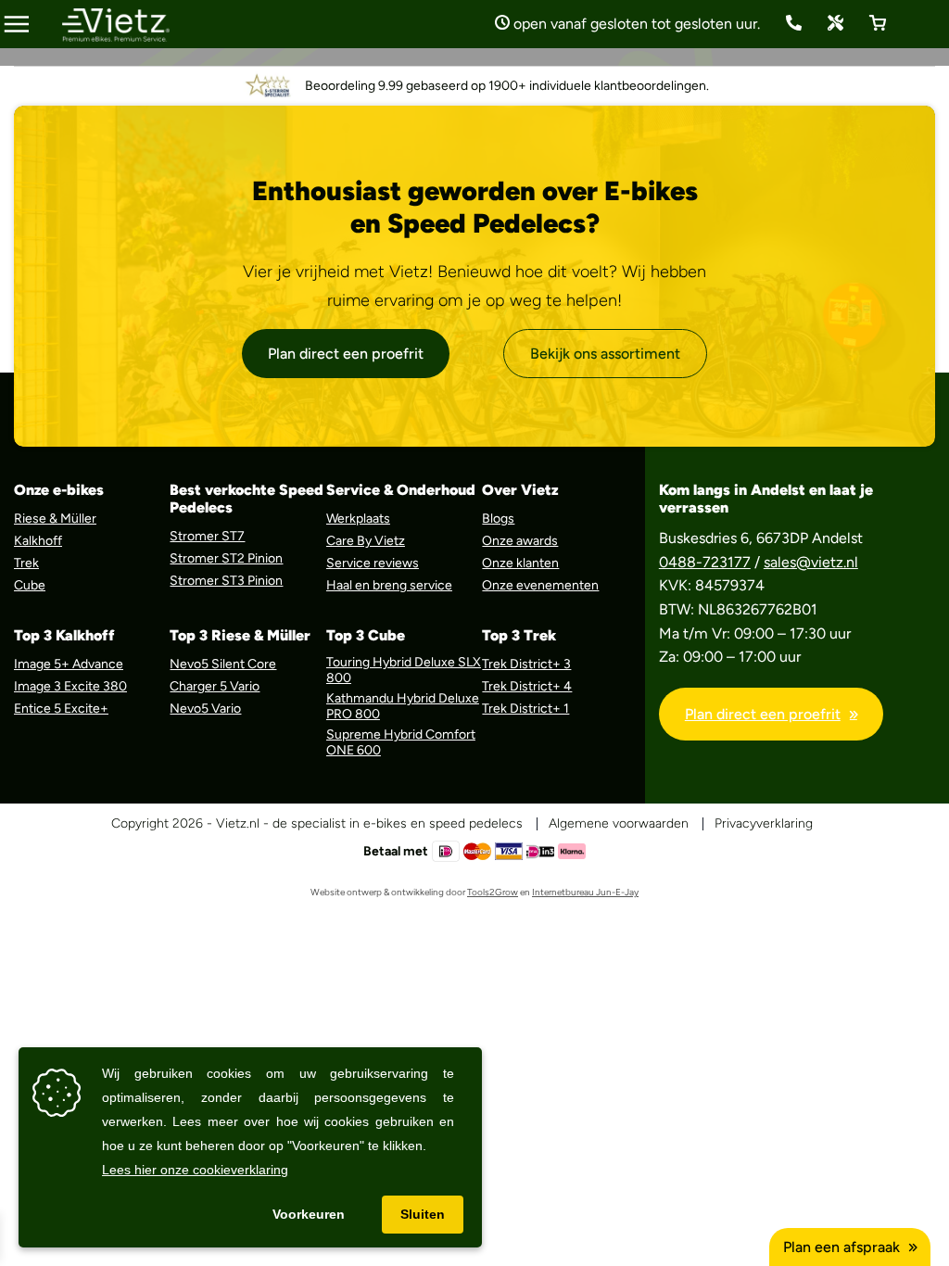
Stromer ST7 (207, 536)
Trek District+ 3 (526, 664)
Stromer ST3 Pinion (226, 581)
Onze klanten (520, 563)
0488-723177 (705, 562)
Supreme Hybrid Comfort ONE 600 (400, 742)
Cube (29, 585)
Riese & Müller (55, 518)
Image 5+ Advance (68, 664)
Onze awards (520, 541)
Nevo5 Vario (205, 708)
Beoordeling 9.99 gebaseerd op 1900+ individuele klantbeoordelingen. (507, 86)
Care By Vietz (365, 541)
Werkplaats (358, 518)
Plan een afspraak (841, 1247)
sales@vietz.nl (811, 562)
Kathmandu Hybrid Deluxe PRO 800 (402, 706)
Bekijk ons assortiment (605, 353)
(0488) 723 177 (794, 23)
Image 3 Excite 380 (70, 686)
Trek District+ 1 (525, 708)
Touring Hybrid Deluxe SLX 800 (403, 670)
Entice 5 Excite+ (61, 708)
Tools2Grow (492, 892)
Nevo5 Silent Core (223, 664)
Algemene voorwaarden (619, 823)
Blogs (498, 518)
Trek (26, 563)
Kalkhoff (38, 541)
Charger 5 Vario (214, 686)
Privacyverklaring (764, 823)
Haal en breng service (389, 585)
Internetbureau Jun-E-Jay (585, 892)
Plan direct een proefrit (346, 353)
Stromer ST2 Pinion (226, 558)
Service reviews (372, 563)
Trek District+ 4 (527, 686)
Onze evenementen (540, 585)
